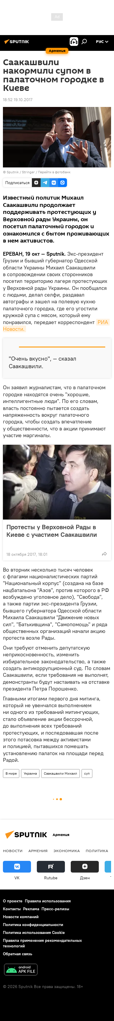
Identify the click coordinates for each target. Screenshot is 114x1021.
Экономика (66, 850)
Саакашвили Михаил (60, 773)
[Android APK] (21, 970)
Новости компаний (21, 916)
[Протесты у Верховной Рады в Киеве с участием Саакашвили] (57, 482)
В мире (11, 773)
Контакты (12, 908)
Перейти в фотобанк (54, 172)
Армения (38, 850)
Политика (97, 850)
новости (13, 850)
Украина (30, 773)
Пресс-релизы (55, 908)
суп (87, 773)
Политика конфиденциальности (33, 924)
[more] (104, 554)
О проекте (13, 901)
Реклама (31, 908)
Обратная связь (17, 953)
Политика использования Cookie (34, 932)
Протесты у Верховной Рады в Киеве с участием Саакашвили (51, 531)
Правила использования (48, 901)
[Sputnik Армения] (17, 43)
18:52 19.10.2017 (17, 99)
